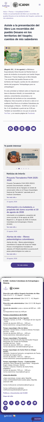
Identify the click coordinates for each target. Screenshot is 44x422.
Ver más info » (12, 197)
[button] (39, 159)
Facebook (31, 113)
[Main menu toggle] (39, 4)
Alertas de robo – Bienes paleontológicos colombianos (20, 238)
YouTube (7, 113)
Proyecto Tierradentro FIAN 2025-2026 (22, 179)
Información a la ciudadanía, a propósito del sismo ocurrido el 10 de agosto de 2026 (22, 210)
